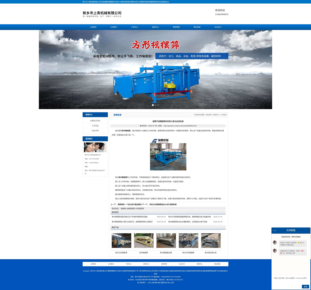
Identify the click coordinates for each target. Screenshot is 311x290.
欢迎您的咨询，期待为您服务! (291, 237)
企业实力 (218, 27)
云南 (172, 283)
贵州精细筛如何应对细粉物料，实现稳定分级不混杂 (187, 222)
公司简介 (113, 27)
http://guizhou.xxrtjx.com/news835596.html (180, 126)
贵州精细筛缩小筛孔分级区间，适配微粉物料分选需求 (132, 222)
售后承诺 (197, 27)
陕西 (155, 283)
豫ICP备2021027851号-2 (175, 280)
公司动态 (95, 126)
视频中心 (200, 264)
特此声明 (95, 131)
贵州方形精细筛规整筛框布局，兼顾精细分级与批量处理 (189, 217)
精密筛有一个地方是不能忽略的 (129, 204)
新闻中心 (155, 27)
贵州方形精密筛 (121, 253)
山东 (149, 283)
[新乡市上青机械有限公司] (102, 17)
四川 (169, 283)
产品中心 (134, 27)
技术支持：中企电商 (134, 280)
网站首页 (209, 115)
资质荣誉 (176, 27)
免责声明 (144, 280)
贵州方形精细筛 (188, 253)
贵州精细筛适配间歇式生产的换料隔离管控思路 (129, 217)
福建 (162, 283)
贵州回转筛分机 (211, 253)
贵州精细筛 (143, 253)
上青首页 (93, 27)
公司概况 (111, 264)
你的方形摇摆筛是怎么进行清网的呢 (163, 204)
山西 (152, 283)
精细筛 (111, 2)
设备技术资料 (95, 121)
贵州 (165, 283)
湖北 (159, 283)
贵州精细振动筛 (166, 253)
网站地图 (217, 264)
